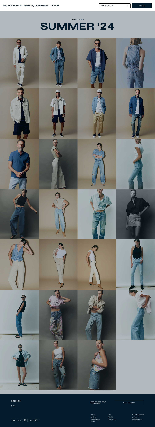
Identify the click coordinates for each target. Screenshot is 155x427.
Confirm (142, 5)
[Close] (77, 213)
